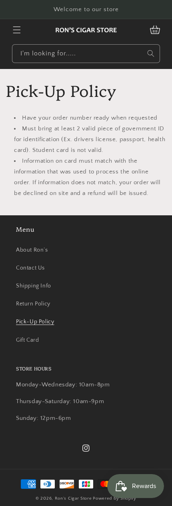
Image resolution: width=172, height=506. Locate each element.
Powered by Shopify (114, 498)
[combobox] (86, 54)
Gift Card (27, 340)
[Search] (151, 53)
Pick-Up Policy (35, 322)
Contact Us (30, 268)
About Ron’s (32, 250)
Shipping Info (33, 286)
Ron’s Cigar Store (73, 498)
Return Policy (33, 304)
